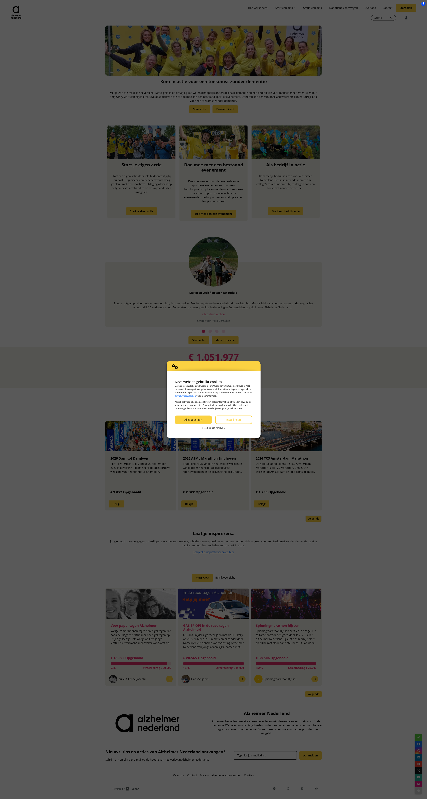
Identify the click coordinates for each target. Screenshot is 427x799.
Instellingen (233, 420)
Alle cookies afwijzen (213, 428)
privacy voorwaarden (185, 395)
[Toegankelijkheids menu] (423, 4)
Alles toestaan (193, 420)
